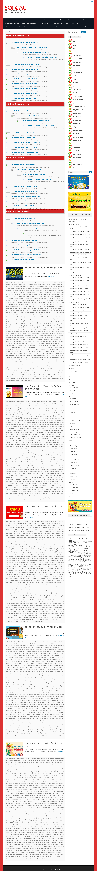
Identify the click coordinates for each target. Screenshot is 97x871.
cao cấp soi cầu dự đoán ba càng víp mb (80, 231)
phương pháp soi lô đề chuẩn (15, 821)
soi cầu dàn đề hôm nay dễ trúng (53, 359)
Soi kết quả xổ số (45, 23)
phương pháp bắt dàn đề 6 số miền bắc (30, 815)
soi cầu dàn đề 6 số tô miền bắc (53, 832)
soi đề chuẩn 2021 (45, 374)
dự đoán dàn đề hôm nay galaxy (23, 333)
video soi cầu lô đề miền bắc (31, 493)
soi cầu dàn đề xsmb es (53, 483)
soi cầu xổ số (81, 573)
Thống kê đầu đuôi (78, 110)
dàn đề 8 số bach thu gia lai (28, 683)
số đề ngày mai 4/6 (17, 353)
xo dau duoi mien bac (20, 497)
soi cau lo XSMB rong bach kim (78, 564)
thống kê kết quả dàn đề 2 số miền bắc (43, 376)
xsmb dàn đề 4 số (44, 619)
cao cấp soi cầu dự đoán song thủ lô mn (80, 359)
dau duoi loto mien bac (40, 434)
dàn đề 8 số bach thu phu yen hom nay (37, 685)
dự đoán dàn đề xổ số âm (30, 335)
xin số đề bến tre (27, 378)
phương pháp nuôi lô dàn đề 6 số (24, 817)
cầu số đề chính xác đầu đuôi (24, 424)
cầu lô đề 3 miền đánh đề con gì (49, 288)
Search (83, 32)
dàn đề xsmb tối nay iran (43, 432)
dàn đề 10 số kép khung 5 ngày (26, 324)
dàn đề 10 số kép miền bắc (40, 324)
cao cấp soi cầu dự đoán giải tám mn (79, 344)
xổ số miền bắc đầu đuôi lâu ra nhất (50, 499)
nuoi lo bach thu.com (23, 809)
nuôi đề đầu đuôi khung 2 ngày (54, 347)
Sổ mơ (74, 168)
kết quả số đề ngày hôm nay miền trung (37, 454)
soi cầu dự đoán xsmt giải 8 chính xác (34, 228)
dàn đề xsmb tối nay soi (39, 331)
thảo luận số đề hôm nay (27, 376)
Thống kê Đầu (76, 123)
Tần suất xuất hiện (78, 137)
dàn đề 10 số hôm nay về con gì (56, 320)
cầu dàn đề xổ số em (45, 286)
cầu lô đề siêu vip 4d (13, 294)
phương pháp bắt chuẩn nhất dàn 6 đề (32, 813)
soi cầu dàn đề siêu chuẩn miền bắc (45, 363)
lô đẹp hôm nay (76, 554)
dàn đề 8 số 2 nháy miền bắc (43, 677)
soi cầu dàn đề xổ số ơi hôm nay (47, 369)
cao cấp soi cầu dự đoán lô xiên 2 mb (79, 283)
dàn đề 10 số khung (53, 324)
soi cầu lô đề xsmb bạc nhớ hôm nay (42, 592)
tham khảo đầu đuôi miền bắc (26, 489)
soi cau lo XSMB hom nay (75, 563)
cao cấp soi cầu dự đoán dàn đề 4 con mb (43, 508)
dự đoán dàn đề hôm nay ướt (15, 335)
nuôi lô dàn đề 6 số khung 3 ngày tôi (28, 811)
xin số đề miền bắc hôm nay (54, 378)
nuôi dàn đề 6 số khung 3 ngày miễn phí (18, 807)
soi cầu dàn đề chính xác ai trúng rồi (24, 357)
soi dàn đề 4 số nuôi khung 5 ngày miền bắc (26, 605)
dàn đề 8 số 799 (59, 679)
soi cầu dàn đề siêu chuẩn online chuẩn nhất (21, 365)
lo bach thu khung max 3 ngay (52, 801)
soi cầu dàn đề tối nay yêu (54, 481)
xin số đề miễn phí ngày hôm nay (53, 495)
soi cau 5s (53, 467)
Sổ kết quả (21, 27)
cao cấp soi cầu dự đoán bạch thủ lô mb (80, 242)
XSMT (78, 23)
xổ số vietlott (76, 65)
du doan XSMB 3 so (78, 551)
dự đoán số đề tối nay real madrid (37, 343)
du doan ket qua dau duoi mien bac (32, 436)
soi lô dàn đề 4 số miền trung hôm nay (46, 607)
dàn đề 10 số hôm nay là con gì (50, 318)
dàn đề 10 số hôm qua (11, 322)
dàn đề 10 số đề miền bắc (51, 314)
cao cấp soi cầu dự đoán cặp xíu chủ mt (80, 307)
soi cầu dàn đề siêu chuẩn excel (28, 363)
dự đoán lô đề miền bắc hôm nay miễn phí (53, 556)
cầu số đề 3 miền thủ (18, 300)
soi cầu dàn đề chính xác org (13, 359)
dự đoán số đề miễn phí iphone (55, 558)
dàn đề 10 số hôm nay (36, 318)
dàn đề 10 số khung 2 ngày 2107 (36, 326)
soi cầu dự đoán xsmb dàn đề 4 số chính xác (24, 79)
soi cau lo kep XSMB (86, 560)
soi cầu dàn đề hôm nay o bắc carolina (33, 361)
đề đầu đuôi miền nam (55, 345)
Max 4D (74, 79)
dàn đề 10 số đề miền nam (25, 316)
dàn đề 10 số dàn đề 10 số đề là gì (32, 312)
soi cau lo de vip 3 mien (77, 560)
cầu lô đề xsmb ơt (44, 298)
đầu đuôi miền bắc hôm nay (52, 450)
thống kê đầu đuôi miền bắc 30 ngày (17, 491)
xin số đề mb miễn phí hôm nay (39, 378)
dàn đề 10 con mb (28, 306)
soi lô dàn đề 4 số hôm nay (15, 607)
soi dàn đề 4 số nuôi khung (49, 603)
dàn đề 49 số (43, 671)
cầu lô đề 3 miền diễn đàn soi (33, 288)
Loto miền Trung (77, 151)
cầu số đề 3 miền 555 (55, 298)
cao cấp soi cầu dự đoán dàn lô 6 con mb (80, 277)
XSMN (72, 23)
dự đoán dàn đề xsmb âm (43, 335)
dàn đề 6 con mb (56, 781)
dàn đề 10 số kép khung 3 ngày (49, 322)
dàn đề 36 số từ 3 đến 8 (28, 671)
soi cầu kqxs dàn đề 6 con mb (25, 850)
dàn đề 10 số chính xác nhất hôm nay (20, 308)
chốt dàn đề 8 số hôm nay (39, 665)
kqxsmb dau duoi (52, 454)
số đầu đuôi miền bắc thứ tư (48, 462)
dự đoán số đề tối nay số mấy (53, 343)
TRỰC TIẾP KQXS (57, 23)
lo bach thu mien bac (22, 803)
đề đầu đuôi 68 (36, 345)
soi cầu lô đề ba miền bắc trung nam (32, 371)
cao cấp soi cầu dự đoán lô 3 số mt (78, 315)
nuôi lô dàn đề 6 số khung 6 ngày (45, 811)
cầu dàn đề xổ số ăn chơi (20, 286)
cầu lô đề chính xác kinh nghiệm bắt (17, 415)
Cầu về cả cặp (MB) (78, 103)
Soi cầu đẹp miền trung (82, 20)
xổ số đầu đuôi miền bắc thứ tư (32, 499)
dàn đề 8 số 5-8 (50, 679)
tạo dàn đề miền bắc (15, 376)
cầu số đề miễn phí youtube (50, 304)
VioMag (40, 869)
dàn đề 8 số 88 (18, 681)
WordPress (59, 869)
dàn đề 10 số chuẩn (35, 308)
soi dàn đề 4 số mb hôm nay (53, 599)
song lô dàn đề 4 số (27, 609)
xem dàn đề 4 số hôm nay (20, 615)
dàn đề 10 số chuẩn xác (16, 310)
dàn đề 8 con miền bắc (33, 673)
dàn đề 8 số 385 (32, 679)
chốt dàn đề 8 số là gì (24, 667)
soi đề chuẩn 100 (36, 374)
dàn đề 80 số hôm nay (36, 327)
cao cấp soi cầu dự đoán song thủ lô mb (80, 299)
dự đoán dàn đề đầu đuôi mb (48, 436)
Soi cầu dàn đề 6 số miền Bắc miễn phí (20, 832)
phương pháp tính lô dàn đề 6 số (30, 821)
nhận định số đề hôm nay (39, 347)
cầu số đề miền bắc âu (31, 302)
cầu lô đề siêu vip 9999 (24, 294)
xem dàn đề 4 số (52, 613)
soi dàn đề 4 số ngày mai (22, 603)
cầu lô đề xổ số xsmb (45, 296)
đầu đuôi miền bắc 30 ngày (37, 450)
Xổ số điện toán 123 (78, 89)
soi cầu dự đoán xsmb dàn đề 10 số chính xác (24, 93)
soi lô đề (8, 376)
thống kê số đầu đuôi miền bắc (15, 493)
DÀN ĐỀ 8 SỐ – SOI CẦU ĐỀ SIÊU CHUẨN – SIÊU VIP (29, 675)
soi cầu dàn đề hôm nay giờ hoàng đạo (50, 578)
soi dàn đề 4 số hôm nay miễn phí (15, 596)
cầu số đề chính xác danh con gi (46, 300)
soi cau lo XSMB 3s (72, 561)
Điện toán (40, 27)
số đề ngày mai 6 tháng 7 (28, 353)
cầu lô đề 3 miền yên (29, 290)
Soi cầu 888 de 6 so (55, 826)
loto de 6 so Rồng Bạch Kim (42, 803)
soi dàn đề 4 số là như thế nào (28, 599)
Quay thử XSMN (77, 157)
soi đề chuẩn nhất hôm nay (57, 374)
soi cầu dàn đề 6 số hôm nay (35, 830)
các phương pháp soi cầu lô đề (51, 758)
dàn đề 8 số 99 (34, 681)
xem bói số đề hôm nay (16, 378)
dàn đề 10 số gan (52, 316)
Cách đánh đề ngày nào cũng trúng (79, 543)
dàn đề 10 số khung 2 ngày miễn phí (53, 326)
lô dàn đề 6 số (31, 803)
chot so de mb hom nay (56, 667)
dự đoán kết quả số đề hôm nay (35, 337)
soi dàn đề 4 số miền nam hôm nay (26, 601)
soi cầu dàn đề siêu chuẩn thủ (40, 365)
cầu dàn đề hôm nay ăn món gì (19, 284)
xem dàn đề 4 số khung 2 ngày (34, 615)
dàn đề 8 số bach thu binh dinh (13, 683)
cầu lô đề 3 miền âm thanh (18, 288)
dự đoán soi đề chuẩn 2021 (25, 345)
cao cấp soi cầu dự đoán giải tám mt (79, 313)
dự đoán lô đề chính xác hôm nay (51, 337)
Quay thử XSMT (77, 161)
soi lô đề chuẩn (55, 854)
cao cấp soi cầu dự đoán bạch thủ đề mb (80, 234)
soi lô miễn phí (18, 609)
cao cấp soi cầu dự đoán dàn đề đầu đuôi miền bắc (43, 387)
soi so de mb (44, 732)
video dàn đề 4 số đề (16, 613)
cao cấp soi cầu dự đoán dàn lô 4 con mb (80, 272)
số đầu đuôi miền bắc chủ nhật (25, 458)
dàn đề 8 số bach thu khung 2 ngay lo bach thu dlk (47, 683)
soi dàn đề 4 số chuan (57, 592)
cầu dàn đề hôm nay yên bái (54, 284)
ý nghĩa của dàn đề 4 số (27, 621)
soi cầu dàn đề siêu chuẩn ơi (54, 477)
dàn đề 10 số (36, 306)
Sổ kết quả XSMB (77, 55)
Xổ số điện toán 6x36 (78, 86)
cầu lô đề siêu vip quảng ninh (31, 418)
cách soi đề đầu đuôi (49, 401)
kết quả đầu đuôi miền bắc (20, 454)
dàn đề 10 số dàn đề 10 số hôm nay (51, 312)
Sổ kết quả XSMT (77, 62)
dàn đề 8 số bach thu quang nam (55, 685)
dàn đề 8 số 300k (23, 679)
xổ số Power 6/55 (77, 72)
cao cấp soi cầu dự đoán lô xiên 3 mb (79, 286)
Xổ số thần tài (76, 93)
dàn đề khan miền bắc (47, 327)
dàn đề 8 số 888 (26, 681)
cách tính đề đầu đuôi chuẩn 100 (33, 403)
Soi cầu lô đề (76, 568)
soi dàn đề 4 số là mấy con (13, 599)
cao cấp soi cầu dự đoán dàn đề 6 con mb (43, 744)
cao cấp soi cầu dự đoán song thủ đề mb (80, 291)
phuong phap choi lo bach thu (48, 815)
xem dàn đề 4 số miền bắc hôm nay (19, 617)
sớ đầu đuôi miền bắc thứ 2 (56, 458)
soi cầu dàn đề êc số (25, 359)
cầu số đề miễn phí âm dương (23, 304)
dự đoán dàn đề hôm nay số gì (41, 438)
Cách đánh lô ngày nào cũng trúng (80, 542)
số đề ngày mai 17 (54, 351)
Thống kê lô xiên (77, 116)
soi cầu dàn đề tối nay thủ (49, 367)
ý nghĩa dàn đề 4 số (38, 621)
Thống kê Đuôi (76, 127)
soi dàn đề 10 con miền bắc (24, 374)
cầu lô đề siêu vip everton (54, 294)
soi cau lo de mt (80, 559)
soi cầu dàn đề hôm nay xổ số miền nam (53, 361)
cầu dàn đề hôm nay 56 (25, 407)
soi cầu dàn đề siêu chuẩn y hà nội (16, 367)
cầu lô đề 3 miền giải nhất (25, 413)
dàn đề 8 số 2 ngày (30, 677)
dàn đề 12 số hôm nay (24, 327)
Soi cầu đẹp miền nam (11, 23)
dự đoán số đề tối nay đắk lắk (21, 343)
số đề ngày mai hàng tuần (41, 353)
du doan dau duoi (18, 436)
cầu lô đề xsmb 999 (56, 296)
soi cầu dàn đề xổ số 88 (17, 369)
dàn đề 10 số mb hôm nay (12, 327)
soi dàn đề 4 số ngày (53, 601)
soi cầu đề (78, 575)
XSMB (66, 23)
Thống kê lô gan (77, 113)
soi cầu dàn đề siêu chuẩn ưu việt (50, 479)
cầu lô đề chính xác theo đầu (15, 292)
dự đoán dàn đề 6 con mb (38, 787)
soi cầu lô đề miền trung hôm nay (47, 372)
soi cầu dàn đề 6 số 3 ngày (48, 828)
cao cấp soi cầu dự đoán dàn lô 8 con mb (80, 280)
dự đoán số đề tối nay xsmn (39, 702)
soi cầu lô (85, 565)
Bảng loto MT (73, 476)
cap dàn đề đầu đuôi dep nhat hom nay (20, 405)
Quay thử (75, 27)
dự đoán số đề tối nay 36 (57, 560)
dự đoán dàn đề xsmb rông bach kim (17, 337)
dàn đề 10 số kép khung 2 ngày (34, 322)
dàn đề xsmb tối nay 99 (26, 329)
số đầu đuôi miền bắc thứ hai (17, 462)
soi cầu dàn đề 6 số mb (48, 830)
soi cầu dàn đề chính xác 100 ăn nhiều (45, 355)
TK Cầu (49, 27)
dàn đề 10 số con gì (41, 310)
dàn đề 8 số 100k (13, 677)
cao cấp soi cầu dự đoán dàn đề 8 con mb (43, 628)
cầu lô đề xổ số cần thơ (34, 296)
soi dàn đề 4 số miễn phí (41, 601)
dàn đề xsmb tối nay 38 (33, 430)
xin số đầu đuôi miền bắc (57, 493)
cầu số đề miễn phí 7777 (55, 302)
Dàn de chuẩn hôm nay (43, 669)
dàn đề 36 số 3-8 (18, 671)
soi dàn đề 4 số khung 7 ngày (48, 597)
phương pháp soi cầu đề (31, 819)
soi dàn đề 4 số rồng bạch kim (44, 605)
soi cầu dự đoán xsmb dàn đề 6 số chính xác (24, 84)
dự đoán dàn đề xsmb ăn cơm (42, 440)
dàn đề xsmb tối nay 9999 (39, 329)
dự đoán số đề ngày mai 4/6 (35, 341)
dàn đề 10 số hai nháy (15, 318)
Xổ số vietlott (73, 398)
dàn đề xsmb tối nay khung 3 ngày (24, 331)
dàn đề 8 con (50, 671)
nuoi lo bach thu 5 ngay (11, 809)
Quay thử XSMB (77, 154)
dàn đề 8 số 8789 (10, 681)
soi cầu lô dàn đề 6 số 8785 (40, 850)
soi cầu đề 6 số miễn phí (12, 850)
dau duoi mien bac (51, 434)
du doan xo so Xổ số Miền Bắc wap (79, 549)
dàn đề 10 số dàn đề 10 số (53, 310)
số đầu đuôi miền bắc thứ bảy (41, 460)
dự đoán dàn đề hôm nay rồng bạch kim (41, 333)
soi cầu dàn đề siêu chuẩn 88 (13, 363)
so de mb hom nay (22, 706)
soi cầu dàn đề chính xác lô (57, 357)
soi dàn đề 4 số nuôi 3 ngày (35, 603)
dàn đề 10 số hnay (26, 318)
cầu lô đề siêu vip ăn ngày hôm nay (39, 294)
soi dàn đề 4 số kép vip (29, 596)
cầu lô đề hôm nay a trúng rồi (30, 292)
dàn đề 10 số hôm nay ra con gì (21, 320)
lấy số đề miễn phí (28, 347)
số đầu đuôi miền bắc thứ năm (32, 462)
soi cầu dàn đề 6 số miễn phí (37, 832)
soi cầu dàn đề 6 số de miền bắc (19, 830)
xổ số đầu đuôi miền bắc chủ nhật (34, 497)
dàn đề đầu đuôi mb (11, 430)
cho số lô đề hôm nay (17, 306)
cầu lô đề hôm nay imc (43, 292)
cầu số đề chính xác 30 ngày (31, 300)
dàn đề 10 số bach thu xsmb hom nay (49, 306)
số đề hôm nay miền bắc (42, 349)
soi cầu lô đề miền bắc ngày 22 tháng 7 (44, 590)
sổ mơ (84, 27)
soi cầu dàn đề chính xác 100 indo (54, 469)
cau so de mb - (53, 657)
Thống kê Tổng (77, 133)
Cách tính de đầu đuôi (18, 403)
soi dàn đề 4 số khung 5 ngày (33, 597)
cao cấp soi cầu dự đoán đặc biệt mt (79, 310)
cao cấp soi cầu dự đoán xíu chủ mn (79, 362)
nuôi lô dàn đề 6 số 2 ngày (35, 809)
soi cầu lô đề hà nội (72, 569)
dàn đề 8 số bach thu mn (21, 685)
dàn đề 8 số (42, 673)
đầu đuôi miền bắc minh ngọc (21, 452)
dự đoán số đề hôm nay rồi (32, 339)
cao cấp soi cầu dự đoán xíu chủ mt (79, 330)
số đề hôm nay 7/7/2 (30, 349)
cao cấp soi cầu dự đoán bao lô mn (79, 336)
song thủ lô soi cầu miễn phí (40, 609)
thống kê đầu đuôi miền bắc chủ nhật (36, 491)
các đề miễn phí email (38, 282)
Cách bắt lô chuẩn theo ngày (81, 541)
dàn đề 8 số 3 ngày (14, 679)
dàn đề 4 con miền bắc (49, 545)
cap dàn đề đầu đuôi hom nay (37, 405)
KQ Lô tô (66, 27)
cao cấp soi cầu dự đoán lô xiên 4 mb (79, 288)
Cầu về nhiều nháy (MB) (79, 106)
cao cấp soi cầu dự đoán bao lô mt (78, 304)
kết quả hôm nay (10, 27)
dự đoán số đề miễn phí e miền (47, 339)
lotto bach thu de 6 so (55, 803)
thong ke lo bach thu (37, 611)
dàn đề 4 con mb (39, 545)
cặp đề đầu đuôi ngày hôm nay (53, 405)
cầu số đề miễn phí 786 (28, 426)
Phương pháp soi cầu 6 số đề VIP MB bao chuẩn (44, 817)
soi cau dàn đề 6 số (36, 828)
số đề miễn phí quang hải (32, 351)
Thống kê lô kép (77, 120)
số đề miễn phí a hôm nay (55, 349)
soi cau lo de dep (85, 556)
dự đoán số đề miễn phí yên (21, 341)
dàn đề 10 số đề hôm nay (16, 314)
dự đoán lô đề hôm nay (36, 556)
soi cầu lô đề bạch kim (86, 568)
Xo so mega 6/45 (77, 69)
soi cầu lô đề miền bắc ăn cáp (49, 371)
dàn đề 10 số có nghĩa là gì (29, 310)
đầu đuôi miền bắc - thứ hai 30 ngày (21, 450)
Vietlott (31, 27)
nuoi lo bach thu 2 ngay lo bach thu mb (54, 807)
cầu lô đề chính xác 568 (40, 290)
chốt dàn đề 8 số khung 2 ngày (54, 665)
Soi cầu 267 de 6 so (40, 826)
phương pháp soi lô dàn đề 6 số (45, 819)
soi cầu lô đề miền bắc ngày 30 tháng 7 (28, 372)
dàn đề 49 (37, 671)
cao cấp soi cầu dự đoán (50, 282)
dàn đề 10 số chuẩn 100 (46, 308)
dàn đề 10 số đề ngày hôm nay (39, 316)
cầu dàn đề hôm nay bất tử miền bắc (37, 284)
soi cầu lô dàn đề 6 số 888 (53, 850)
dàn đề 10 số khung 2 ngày (20, 326)
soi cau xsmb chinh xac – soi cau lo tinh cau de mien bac (15, 11)
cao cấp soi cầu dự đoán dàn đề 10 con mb (44, 269)
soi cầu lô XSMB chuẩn (81, 566)
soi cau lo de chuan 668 (74, 556)
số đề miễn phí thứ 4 (44, 351)
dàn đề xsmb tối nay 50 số (13, 329)
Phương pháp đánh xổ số (28, 23)
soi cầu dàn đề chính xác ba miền (41, 357)
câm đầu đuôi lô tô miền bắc (48, 403)
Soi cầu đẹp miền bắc (48, 20)
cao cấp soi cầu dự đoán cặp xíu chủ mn (80, 339)
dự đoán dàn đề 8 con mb (41, 690)
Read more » (51, 276)
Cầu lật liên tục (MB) (78, 99)
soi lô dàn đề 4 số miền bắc (29, 607)
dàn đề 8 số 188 (21, 677)
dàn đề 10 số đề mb (39, 314)
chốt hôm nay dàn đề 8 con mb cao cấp (39, 667)
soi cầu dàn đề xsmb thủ (16, 371)
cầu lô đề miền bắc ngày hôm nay (18, 417)
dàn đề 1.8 (52, 669)
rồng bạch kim (87, 555)
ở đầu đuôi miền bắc (42, 456)
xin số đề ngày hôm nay (26, 380)
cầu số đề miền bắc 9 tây (19, 302)
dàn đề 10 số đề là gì (29, 314)
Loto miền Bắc (76, 144)
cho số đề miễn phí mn (23, 428)
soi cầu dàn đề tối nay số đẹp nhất (33, 367)
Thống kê (57, 27)
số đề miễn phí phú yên (19, 351)
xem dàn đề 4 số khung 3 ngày (50, 615)
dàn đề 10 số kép (21, 322)
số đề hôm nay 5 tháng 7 (18, 349)
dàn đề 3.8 (10, 671)
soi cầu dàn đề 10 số (12, 355)
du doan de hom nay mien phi (35, 551)
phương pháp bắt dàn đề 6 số (13, 815)
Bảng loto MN (73, 479)
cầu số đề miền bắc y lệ (43, 302)
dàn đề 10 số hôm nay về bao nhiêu (39, 320)
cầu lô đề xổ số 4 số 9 (22, 296)
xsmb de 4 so (52, 619)
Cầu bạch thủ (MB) (77, 96)
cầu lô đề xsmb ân (29, 420)
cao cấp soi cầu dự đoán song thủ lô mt (80, 328)
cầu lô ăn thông (55, 286)
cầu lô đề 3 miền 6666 (26, 411)
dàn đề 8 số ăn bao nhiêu (45, 681)
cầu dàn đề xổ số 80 (27, 409)
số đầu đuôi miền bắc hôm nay (41, 458)
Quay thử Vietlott (77, 164)
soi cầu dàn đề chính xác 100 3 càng (27, 355)
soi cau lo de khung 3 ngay (77, 558)
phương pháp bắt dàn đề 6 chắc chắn (51, 813)
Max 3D (74, 76)
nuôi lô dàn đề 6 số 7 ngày (48, 809)
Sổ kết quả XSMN (77, 58)
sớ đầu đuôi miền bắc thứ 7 (26, 460)
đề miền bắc (41, 564)
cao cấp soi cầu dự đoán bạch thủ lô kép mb (80, 521)
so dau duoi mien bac (52, 456)
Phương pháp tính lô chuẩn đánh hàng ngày (79, 554)
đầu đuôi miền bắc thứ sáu (35, 452)
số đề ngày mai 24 (55, 465)
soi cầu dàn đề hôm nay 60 (37, 359)
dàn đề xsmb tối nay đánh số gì (54, 329)
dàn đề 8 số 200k (55, 677)
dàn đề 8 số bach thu (57, 681)
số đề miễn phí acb (58, 463)
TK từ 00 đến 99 (77, 140)
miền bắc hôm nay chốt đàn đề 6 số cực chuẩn (27, 805)
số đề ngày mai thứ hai (54, 353)
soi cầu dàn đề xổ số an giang (31, 369)
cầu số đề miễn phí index (37, 304)
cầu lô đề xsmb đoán (18, 298)
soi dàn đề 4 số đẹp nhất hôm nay (14, 594)
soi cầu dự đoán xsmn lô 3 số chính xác (22, 206)
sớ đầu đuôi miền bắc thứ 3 (12, 460)
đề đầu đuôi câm (45, 345)
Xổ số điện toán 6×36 (75, 418)
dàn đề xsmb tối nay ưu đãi (52, 331)
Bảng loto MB (73, 473)
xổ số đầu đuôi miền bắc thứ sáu (16, 499)
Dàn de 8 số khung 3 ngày (30, 669)
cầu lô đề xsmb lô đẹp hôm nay (32, 298)
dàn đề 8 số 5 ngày (41, 679)
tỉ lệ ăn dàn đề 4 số (47, 611)
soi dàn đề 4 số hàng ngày (29, 594)
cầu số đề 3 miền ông (28, 422)
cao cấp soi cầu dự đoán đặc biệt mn (79, 342)
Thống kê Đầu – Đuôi (78, 130)
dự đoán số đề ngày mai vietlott (51, 341)
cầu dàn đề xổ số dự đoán (33, 286)
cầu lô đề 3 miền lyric (18, 290)
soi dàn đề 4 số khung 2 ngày (43, 596)
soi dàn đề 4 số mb (41, 599)
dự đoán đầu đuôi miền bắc (17, 442)
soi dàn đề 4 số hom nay (43, 594)
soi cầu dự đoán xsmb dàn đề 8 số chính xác (24, 88)
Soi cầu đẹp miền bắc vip (64, 20)
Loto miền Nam (77, 147)
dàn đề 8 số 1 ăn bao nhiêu (49, 675)
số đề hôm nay (59, 462)
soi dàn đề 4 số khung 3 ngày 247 (17, 597)
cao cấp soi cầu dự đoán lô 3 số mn (79, 347)
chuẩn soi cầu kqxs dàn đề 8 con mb (14, 669)
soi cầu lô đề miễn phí (78, 571)
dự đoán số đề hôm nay (11, 558)
